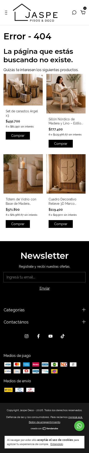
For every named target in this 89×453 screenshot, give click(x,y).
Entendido (56, 444)
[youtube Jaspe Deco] (50, 336)
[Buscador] (74, 12)
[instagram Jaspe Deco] (26, 336)
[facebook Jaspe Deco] (38, 336)
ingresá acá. (75, 417)
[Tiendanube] (44, 429)
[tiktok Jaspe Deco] (62, 336)
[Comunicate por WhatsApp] (79, 426)
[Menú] (6, 12)
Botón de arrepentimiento (44, 422)
